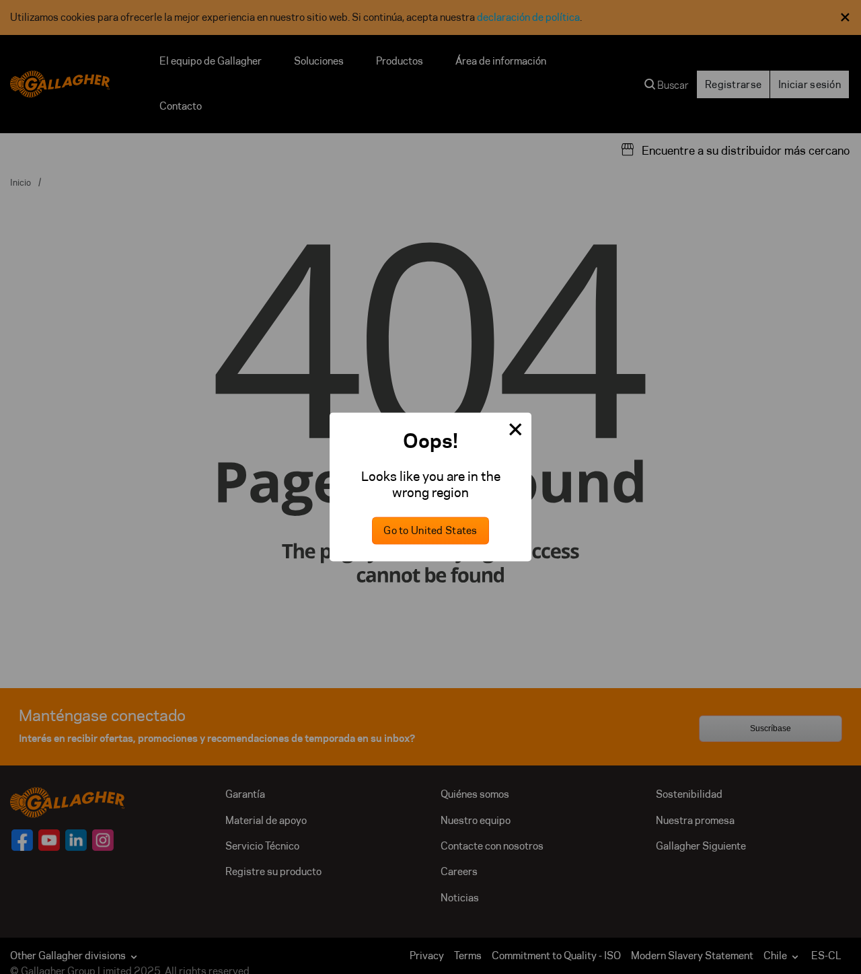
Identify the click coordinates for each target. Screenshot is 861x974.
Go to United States (430, 531)
